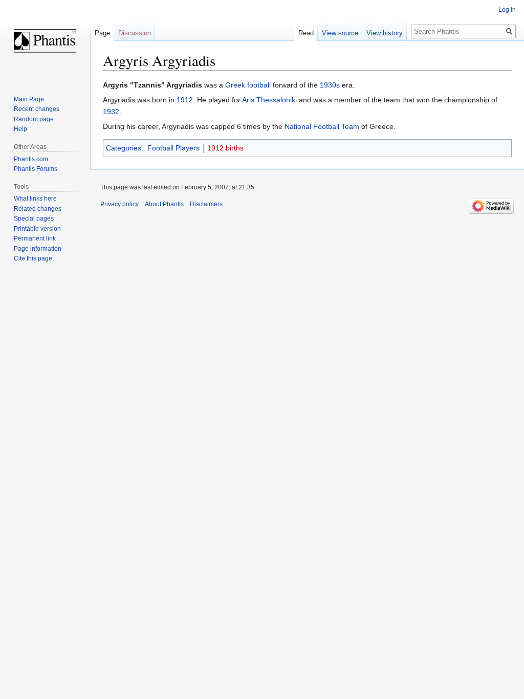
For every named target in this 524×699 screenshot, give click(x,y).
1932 (111, 111)
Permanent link (35, 238)
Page (102, 33)
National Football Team (322, 126)
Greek (235, 85)
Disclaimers (206, 204)
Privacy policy (119, 204)
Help (20, 129)
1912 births (225, 148)
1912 (185, 100)
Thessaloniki (276, 100)
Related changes (37, 208)
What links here (35, 198)
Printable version (37, 228)
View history (384, 33)
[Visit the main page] (45, 41)
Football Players (173, 148)
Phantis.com (31, 159)
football (259, 85)
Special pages (34, 218)
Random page (34, 119)
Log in (507, 9)
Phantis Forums (35, 168)
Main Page (29, 99)
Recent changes (36, 109)
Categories (123, 148)
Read (306, 33)
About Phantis (164, 204)
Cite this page (33, 258)
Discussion (134, 33)
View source (340, 33)
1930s (330, 85)
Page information (37, 248)
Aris (248, 100)
